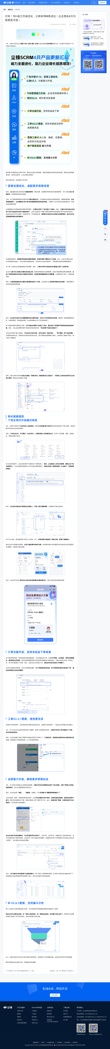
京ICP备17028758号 (61, 1045)
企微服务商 (36, 1042)
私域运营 (75, 1042)
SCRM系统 (67, 1042)
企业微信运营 (50, 1042)
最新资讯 (10, 9)
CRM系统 (59, 1042)
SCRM (43, 1042)
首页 (4, 9)
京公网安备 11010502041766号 (76, 1045)
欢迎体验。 (64, 957)
